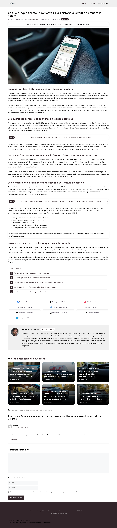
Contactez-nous (71, 511)
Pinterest (35, 520)
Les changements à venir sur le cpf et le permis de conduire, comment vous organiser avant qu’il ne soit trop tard (22, 373)
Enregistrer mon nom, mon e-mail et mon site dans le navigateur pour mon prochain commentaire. (45, 492)
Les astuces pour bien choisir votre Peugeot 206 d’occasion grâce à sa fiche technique (22, 396)
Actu (93, 3)
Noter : (10, 478)
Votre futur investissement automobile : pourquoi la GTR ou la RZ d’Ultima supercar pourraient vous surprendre (55, 395)
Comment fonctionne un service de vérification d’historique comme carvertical (38, 282)
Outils (83, 3)
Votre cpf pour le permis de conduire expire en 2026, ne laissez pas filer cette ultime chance (58, 374)
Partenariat (84, 511)
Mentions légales (52, 511)
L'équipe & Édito (41, 511)
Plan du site (62, 511)
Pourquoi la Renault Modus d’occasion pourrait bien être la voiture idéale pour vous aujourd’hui (89, 373)
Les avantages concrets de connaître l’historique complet (32, 278)
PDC (78, 511)
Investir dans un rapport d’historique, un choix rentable (31, 292)
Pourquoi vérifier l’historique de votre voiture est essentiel (32, 273)
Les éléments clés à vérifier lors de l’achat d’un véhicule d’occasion (35, 287)
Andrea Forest (48, 329)
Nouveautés (103, 3)
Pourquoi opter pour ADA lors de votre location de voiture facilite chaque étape (90, 396)
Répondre (14, 439)
